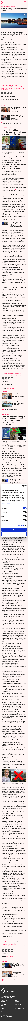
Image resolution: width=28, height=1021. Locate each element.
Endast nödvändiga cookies (14, 533)
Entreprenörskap (4, 88)
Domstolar (7, 941)
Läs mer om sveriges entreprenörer (12, 123)
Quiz (2, 1011)
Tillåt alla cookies (14, 529)
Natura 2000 (17, 943)
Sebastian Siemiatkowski (6, 86)
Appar (16, 1000)
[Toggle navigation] (25, 2)
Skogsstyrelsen (14, 941)
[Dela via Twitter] (5, 93)
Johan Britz (16, 945)
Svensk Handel (5, 375)
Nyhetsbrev (17, 1001)
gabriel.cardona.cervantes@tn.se (10, 99)
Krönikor (2, 1009)
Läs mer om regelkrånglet (10, 409)
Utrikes (2, 1008)
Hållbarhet (3, 1007)
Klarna (14, 88)
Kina (23, 375)
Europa (2, 89)
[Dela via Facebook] (2, 93)
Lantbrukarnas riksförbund (7, 945)
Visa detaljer (21, 525)
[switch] (25, 512)
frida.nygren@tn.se (8, 384)
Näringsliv (3, 1001)
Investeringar (10, 373)
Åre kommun (14, 944)
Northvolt (7, 85)
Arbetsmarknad (4, 1000)
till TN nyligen (14, 189)
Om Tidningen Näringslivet (19, 1008)
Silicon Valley (19, 88)
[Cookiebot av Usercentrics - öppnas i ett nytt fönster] (21, 486)
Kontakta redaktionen (19, 1004)
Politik (3, 941)
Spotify (2, 85)
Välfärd (16, 85)
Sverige (6, 89)
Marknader (16, 373)
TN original (11, 375)
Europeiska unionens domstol (8, 943)
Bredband (11, 85)
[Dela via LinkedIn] (8, 93)
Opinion (2, 1005)
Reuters (10, 88)
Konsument (4, 373)
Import (21, 373)
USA (24, 88)
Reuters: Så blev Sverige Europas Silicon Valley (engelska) (14, 80)
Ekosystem (14, 86)
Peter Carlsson (21, 86)
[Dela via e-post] (10, 93)
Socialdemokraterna (6, 944)
